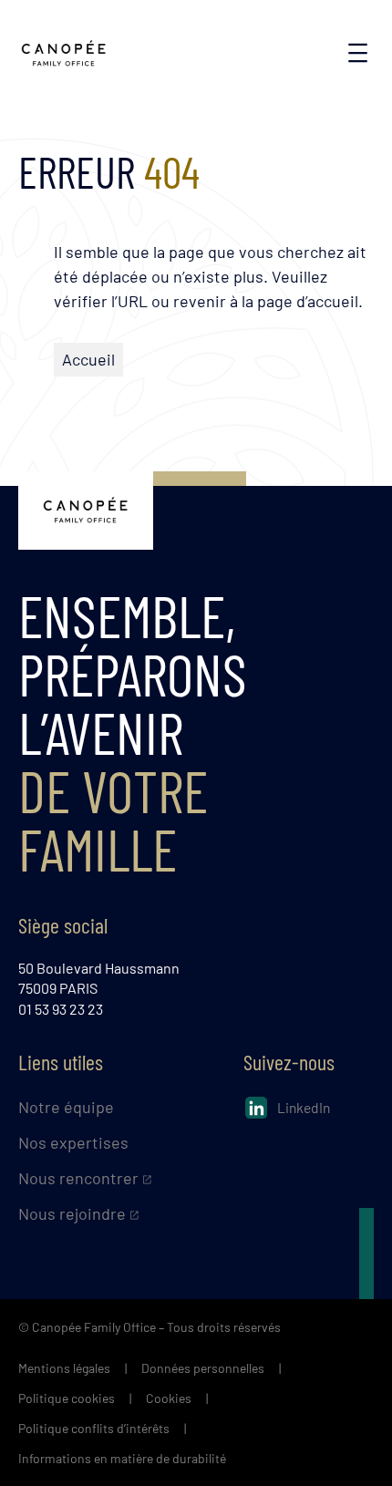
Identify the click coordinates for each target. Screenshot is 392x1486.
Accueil (88, 359)
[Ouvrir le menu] (358, 53)
